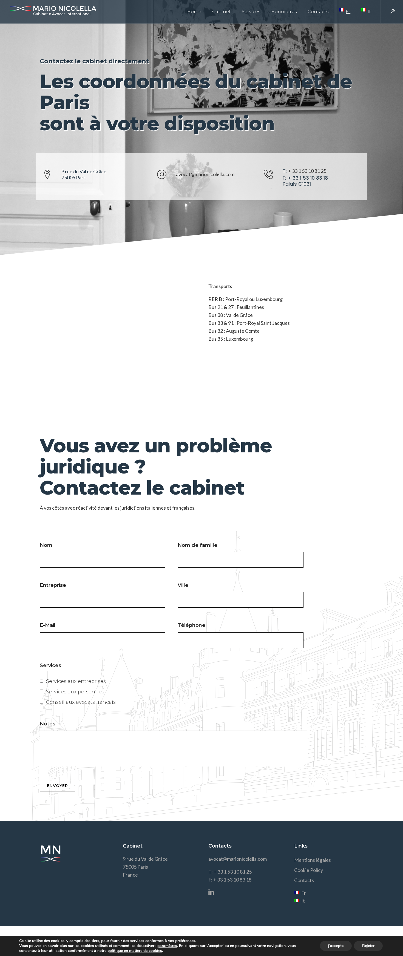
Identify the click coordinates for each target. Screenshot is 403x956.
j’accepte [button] (336, 945)
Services (251, 11)
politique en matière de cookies (134, 950)
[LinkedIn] (212, 893)
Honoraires (284, 11)
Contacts (318, 11)
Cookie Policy (308, 870)
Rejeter (368, 945)
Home (194, 11)
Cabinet (221, 11)
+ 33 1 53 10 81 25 (307, 171)
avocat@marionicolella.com (205, 174)
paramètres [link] (167, 945)
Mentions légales (312, 860)
